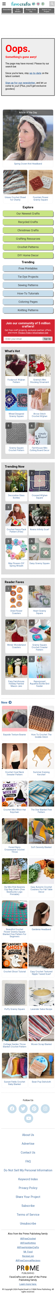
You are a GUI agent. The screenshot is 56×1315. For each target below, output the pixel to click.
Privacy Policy (25, 333)
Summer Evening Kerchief (41, 773)
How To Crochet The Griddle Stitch (41, 736)
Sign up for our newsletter (20, 82)
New (4, 702)
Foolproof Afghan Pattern (16, 381)
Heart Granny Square (39, 612)
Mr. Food (28, 1251)
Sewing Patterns (28, 285)
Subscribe (28, 1206)
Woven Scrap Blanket (41, 1044)
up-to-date (35, 73)
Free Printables (28, 268)
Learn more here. (28, 1284)
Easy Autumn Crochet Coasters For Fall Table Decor (41, 889)
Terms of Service (28, 1214)
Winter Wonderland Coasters (16, 646)
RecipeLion (28, 1256)
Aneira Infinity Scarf (39, 529)
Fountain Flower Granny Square (40, 198)
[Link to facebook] (12, 1108)
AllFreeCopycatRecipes (28, 1260)
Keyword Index (28, 1179)
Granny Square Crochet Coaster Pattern (40, 647)
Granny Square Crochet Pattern (16, 449)
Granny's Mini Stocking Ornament (39, 381)
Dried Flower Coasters (16, 612)
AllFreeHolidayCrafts (28, 1247)
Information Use (40, 333)
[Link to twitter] (23, 1108)
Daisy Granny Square (40, 563)
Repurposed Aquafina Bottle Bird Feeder (39, 684)
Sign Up (47, 339)
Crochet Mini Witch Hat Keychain (14, 811)
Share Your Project (28, 1197)
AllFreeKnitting (28, 1243)
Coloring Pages (28, 301)
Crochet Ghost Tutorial (15, 972)
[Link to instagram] (45, 1108)
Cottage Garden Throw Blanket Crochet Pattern (14, 1045)
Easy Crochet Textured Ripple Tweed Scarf (41, 973)
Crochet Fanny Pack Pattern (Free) (16, 530)
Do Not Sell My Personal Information (28, 1170)
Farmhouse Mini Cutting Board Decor (39, 449)
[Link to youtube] (28, 1118)
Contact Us (28, 1152)
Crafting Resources (28, 238)
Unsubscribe (28, 1223)
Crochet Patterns (28, 247)
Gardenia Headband (41, 929)
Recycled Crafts (28, 222)
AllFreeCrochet (28, 1238)
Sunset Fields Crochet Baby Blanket (14, 1083)
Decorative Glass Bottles (16, 496)
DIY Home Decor (28, 255)
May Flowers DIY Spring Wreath (16, 564)
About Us (28, 1135)
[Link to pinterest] (34, 1108)
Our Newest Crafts (28, 213)
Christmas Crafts (28, 230)
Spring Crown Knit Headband (28, 164)
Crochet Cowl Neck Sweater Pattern (14, 773)
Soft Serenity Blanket (41, 847)
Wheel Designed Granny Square (16, 415)
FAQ (28, 1161)
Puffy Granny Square (14, 1009)
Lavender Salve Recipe (41, 1009)
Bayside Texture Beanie (14, 735)
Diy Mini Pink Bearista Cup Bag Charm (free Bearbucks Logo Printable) (14, 890)
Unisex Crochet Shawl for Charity (15, 198)
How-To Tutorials (28, 293)
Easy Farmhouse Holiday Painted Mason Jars (16, 684)
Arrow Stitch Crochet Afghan (39, 415)
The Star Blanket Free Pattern (41, 811)
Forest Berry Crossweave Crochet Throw (14, 849)
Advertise (28, 1143)
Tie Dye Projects (28, 276)
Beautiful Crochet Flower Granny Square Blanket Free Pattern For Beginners (14, 933)
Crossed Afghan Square (39, 496)
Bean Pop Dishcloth (41, 1082)
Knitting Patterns (28, 310)
